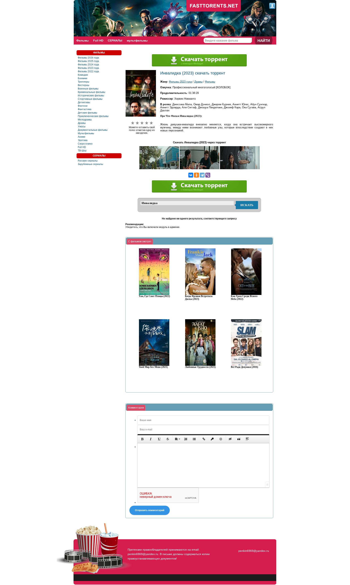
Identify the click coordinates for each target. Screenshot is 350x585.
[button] (142, 439)
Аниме (81, 136)
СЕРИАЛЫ (115, 40)
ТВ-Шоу (82, 150)
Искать (246, 205)
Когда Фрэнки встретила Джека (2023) (198, 297)
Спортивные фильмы (90, 99)
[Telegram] (202, 175)
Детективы (84, 102)
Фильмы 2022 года (88, 71)
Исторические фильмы (91, 95)
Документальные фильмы (93, 130)
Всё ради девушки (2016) (244, 367)
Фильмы (82, 40)
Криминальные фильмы (91, 92)
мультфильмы (137, 40)
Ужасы (81, 126)
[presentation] (140, 242)
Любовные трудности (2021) (200, 367)
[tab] (140, 242)
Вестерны (83, 85)
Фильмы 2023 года (88, 68)
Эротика (83, 140)
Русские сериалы (88, 160)
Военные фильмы (88, 88)
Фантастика (84, 109)
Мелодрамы (85, 119)
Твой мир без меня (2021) (153, 367)
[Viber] (207, 175)
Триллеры (83, 81)
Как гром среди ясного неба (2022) (244, 297)
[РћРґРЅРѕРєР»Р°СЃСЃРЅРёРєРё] (196, 175)
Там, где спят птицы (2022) (154, 296)
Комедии (83, 74)
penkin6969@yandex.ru (253, 550)
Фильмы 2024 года (88, 64)
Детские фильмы (87, 112)
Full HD (98, 40)
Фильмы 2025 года (88, 61)
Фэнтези (83, 105)
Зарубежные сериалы (90, 164)
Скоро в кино (85, 143)
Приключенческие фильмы (93, 116)
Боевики (82, 78)
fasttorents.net (253, 543)
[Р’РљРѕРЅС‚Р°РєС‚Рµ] (190, 175)
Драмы (82, 123)
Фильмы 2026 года (88, 57)
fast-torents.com (213, 6)
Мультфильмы (86, 133)
